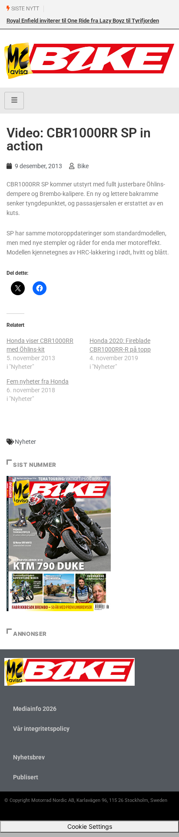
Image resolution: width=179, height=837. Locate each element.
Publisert (25, 777)
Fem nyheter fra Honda (38, 381)
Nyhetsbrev (29, 757)
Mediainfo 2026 (34, 708)
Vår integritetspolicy (41, 728)
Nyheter (25, 441)
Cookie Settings (89, 826)
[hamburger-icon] (14, 100)
